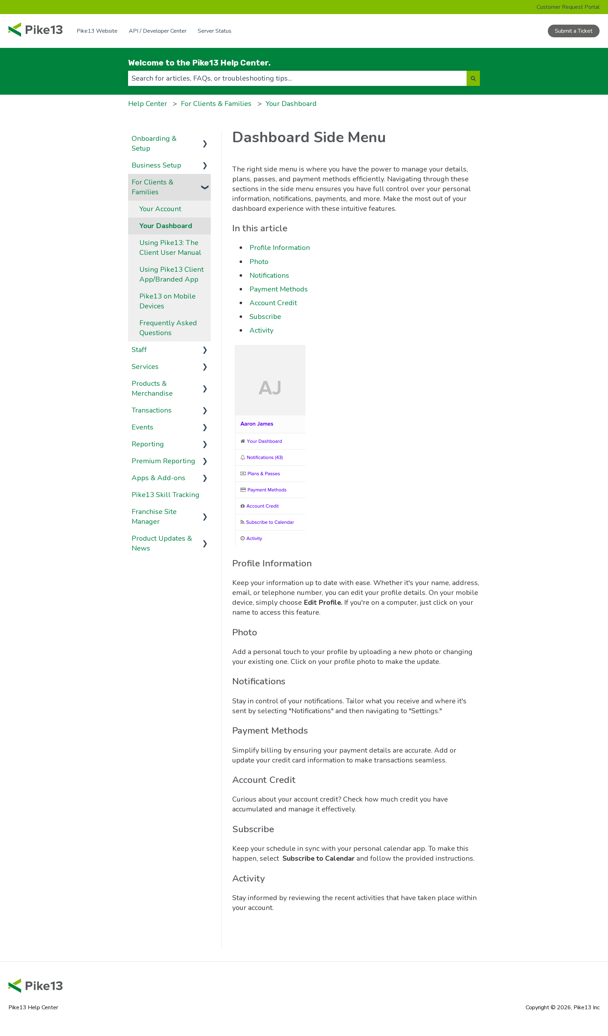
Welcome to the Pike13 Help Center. (199, 63)
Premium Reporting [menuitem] (163, 461)
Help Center (147, 103)
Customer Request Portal (568, 7)
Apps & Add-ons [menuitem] (158, 478)
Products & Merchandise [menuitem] (152, 388)
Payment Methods (278, 289)
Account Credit (273, 303)
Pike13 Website (97, 31)
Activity (261, 330)
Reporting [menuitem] (148, 444)
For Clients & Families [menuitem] (152, 187)
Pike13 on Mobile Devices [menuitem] (167, 301)
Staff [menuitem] (139, 349)
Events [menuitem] (142, 427)
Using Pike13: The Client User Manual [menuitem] (170, 247)
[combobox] (297, 78)
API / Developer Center (157, 31)
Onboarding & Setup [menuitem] (154, 143)
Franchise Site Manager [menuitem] (154, 516)
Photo (258, 261)
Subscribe (265, 316)
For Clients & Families (216, 103)
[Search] (473, 78)
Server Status (215, 31)
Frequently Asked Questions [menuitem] (168, 328)
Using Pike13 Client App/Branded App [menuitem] (171, 274)
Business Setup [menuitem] (156, 165)
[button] (205, 138)
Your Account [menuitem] (160, 209)
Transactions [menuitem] (152, 410)
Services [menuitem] (145, 366)
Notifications (269, 275)
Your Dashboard (291, 103)
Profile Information (279, 247)
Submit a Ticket (574, 31)
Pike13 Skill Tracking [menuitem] (166, 495)
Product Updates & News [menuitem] (162, 543)
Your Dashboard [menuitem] (165, 226)
